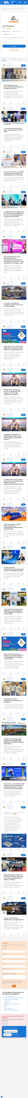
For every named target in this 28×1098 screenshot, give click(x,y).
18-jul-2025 (9, 237)
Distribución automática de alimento (13, 998)
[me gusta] (3, 103)
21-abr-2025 (9, 370)
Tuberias (6, 1002)
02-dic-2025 (9, 153)
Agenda (20, 59)
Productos (12, 59)
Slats (5, 1007)
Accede (15, 1034)
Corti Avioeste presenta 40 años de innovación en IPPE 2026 (13, 130)
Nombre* (4, 949)
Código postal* (5, 968)
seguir (14, 46)
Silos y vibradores (8, 1008)
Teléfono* (4, 954)
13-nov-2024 (9, 590)
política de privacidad (15, 982)
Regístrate (7, 1034)
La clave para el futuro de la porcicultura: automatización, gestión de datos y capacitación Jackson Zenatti (13, 482)
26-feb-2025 (9, 460)
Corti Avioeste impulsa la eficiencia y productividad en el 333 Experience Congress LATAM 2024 (13, 656)
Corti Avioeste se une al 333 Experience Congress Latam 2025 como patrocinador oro (13, 348)
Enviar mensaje (14, 50)
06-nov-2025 (9, 193)
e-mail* (4, 959)
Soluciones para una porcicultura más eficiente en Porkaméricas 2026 (13, 86)
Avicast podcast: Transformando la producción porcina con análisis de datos (14, 569)
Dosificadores (7, 1001)
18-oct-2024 (9, 635)
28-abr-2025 (9, 327)
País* (3, 963)
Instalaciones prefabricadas (11, 1010)
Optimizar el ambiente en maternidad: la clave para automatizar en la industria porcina (13, 437)
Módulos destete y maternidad (12, 1004)
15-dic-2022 (9, 899)
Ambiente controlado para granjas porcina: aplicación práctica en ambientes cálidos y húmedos (14, 741)
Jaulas (5, 1005)
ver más (4, 42)
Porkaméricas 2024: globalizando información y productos (13, 700)
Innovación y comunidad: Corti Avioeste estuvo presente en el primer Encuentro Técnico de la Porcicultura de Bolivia (14, 786)
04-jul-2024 (9, 720)
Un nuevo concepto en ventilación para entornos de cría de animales (13, 304)
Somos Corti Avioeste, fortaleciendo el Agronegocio (14, 919)
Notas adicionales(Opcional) (9, 973)
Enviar (14, 986)
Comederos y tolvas (9, 996)
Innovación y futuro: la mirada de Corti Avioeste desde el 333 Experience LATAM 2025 (14, 173)
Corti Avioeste (10, 63)
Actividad (4, 59)
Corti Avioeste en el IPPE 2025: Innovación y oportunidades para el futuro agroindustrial (13, 526)
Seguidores (6, 31)
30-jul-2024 (9, 680)
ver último (5, 1023)
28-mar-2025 (10, 415)
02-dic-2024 (9, 548)
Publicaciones (17, 31)
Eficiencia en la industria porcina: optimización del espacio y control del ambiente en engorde (12, 392)
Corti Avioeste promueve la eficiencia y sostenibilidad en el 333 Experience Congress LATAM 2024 (13, 611)
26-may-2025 (10, 284)
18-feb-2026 (9, 109)
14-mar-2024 (9, 808)
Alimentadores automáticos (11, 999)
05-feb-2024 (9, 856)
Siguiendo (7, 34)
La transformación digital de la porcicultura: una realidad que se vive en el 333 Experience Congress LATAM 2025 (14, 214)
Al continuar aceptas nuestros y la (12, 982)
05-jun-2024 (9, 765)
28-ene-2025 (9, 505)
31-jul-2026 (9, 66)
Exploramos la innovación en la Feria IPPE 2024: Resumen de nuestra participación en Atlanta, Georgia (13, 877)
